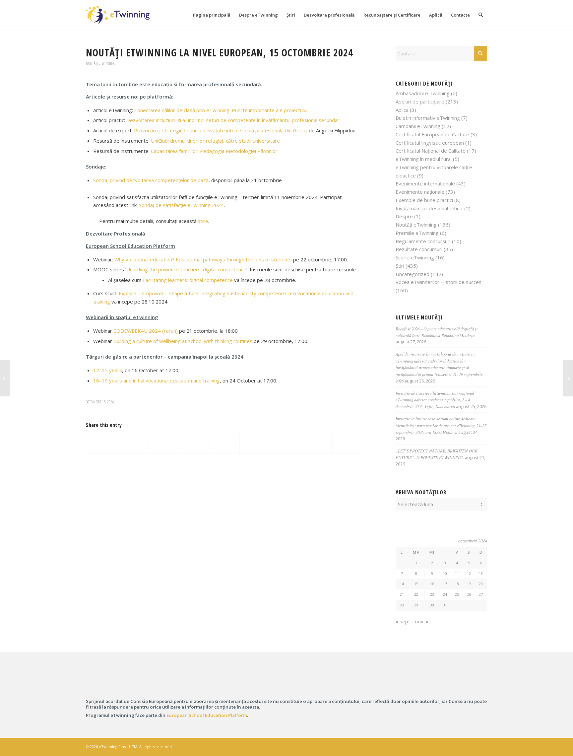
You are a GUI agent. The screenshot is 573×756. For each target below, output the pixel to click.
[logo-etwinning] (127, 682)
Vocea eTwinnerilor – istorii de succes (438, 282)
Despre (404, 216)
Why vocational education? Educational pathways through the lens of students (203, 259)
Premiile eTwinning (417, 233)
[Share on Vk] (285, 444)
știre (203, 221)
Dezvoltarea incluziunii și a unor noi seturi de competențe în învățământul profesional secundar (233, 120)
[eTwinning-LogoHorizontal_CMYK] (118, 15)
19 (469, 583)
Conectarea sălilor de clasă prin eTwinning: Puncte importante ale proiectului (220, 110)
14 (402, 583)
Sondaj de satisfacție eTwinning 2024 (181, 205)
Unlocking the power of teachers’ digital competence (186, 269)
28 (402, 604)
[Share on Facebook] (101, 444)
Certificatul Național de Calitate (431, 150)
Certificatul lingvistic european (430, 142)
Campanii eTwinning (418, 126)
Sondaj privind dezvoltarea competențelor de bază (151, 180)
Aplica (402, 109)
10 (445, 573)
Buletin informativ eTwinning (428, 117)
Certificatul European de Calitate (432, 134)
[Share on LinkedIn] (224, 444)
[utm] (446, 682)
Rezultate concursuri (419, 249)
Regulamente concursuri (423, 241)
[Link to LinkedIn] (462, 746)
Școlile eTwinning (415, 257)
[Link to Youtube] (482, 746)
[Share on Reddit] (316, 444)
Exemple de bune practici (424, 200)
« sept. (403, 621)
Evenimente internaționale (425, 183)
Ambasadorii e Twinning (423, 93)
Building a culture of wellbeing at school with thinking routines (182, 341)
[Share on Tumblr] (255, 444)
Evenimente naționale (420, 191)
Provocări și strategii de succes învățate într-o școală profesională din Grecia (220, 130)
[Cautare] (480, 15)
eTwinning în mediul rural (424, 159)
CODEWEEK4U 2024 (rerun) (145, 330)
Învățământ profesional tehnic (429, 208)
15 (416, 583)
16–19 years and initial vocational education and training (156, 380)
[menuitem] (212, 15)
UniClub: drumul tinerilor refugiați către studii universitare (215, 140)
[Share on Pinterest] (193, 444)
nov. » (421, 621)
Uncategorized (412, 274)
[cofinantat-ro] (233, 682)
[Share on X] (132, 444)
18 (457, 583)
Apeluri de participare (420, 101)
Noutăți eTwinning (100, 63)
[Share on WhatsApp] (163, 444)
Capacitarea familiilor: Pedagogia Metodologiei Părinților (214, 151)
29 (416, 604)
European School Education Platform (206, 715)
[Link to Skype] (472, 746)
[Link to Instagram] (452, 746)
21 (402, 594)
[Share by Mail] (347, 444)
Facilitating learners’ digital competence (188, 280)
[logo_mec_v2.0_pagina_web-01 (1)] (339, 682)
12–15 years (107, 370)
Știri (400, 265)
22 (416, 594)
